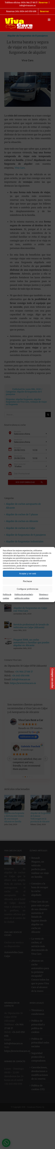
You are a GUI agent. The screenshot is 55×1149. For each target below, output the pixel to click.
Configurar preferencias (27, 589)
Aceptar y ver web (27, 573)
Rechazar (27, 581)
